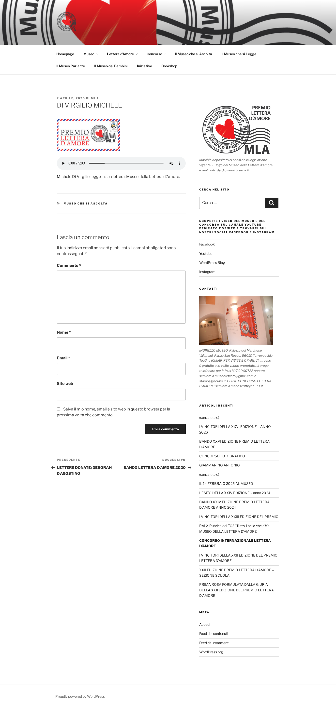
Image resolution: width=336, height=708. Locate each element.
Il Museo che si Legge (238, 54)
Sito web (65, 383)
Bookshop (169, 66)
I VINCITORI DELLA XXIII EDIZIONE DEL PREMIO (238, 517)
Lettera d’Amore (120, 54)
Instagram (207, 272)
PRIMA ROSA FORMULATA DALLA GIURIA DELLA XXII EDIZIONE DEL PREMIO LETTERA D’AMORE (236, 590)
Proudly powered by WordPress (80, 696)
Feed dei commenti (214, 643)
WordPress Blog (212, 262)
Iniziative (144, 66)
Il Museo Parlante (70, 66)
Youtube (205, 253)
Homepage (65, 54)
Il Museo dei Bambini (111, 66)
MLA (95, 98)
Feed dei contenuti (213, 633)
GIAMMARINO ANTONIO (219, 465)
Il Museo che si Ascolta (193, 54)
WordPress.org (211, 652)
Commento (69, 265)
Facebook (207, 244)
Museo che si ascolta (86, 203)
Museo (88, 54)
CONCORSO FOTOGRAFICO (222, 456)
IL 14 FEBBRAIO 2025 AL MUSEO (226, 483)
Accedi (204, 624)
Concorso (154, 54)
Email (63, 358)
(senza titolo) (209, 417)
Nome (64, 332)
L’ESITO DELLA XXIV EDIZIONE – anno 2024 (234, 493)
